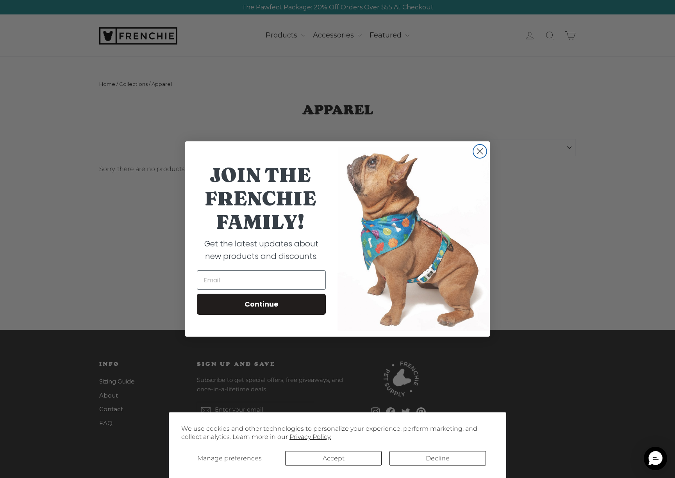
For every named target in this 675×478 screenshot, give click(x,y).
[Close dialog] (480, 151)
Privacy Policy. (310, 437)
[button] (655, 458)
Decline (438, 458)
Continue (262, 304)
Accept (334, 458)
